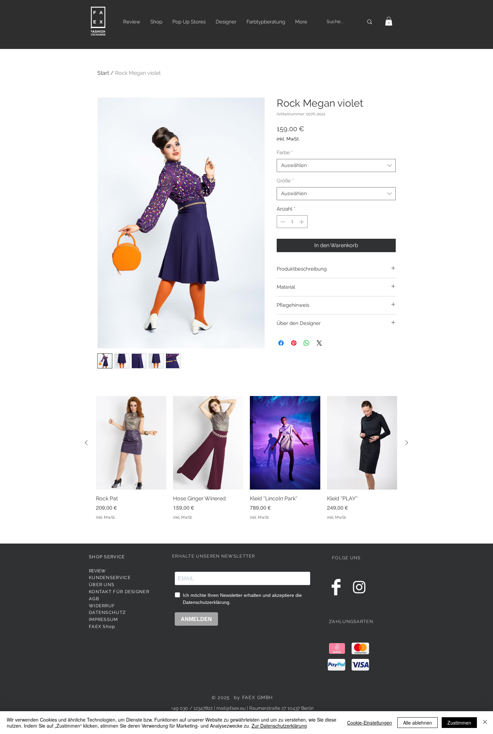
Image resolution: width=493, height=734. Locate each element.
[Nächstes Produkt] (407, 443)
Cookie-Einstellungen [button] (369, 722)
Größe (285, 181)
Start (103, 73)
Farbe (285, 153)
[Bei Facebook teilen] (281, 343)
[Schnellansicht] (131, 443)
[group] (246, 462)
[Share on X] (319, 343)
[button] (388, 21)
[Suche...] (369, 21)
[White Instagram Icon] (359, 587)
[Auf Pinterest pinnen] (294, 343)
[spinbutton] (292, 222)
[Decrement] (282, 222)
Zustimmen (459, 722)
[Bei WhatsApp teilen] (307, 343)
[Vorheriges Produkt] (86, 443)
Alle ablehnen (417, 722)
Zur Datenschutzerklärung (279, 725)
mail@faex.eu (230, 708)
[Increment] (302, 222)
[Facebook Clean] (336, 587)
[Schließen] (485, 723)
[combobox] (336, 165)
